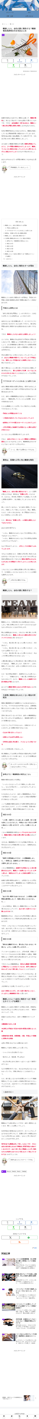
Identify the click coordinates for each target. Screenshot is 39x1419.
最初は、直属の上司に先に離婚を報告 (16, 233)
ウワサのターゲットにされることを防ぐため (19, 230)
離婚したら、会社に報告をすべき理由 (16, 225)
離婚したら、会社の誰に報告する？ (15, 235)
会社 (10, 1171)
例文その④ (10, 251)
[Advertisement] (19, 95)
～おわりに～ (9, 259)
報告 (15, 1171)
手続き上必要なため (12, 228)
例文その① (10, 243)
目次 (17, 221)
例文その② (10, 246)
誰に (20, 1171)
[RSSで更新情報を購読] (19, 1242)
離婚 (25, 1171)
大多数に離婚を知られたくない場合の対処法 (18, 238)
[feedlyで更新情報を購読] (29, 1237)
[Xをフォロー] (10, 1237)
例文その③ (10, 248)
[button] (25, 66)
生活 (4, 1171)
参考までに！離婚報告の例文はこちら (17, 241)
